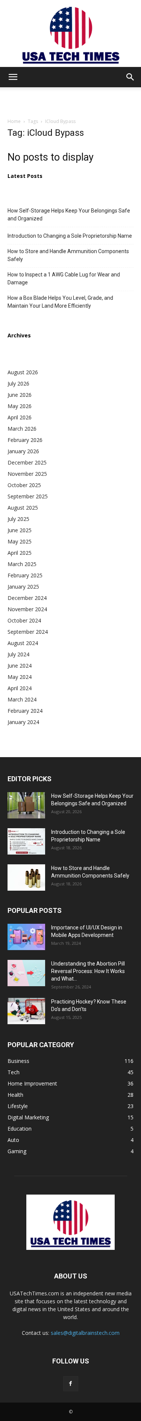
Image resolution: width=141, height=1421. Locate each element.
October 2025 (24, 485)
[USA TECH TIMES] (70, 33)
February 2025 (25, 575)
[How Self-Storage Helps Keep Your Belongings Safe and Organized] (26, 805)
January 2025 (23, 586)
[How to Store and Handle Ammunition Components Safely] (26, 877)
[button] (13, 77)
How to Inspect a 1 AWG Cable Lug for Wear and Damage (64, 278)
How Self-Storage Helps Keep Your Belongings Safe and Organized (69, 215)
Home (14, 121)
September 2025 (28, 496)
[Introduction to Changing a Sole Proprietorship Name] (26, 841)
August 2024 (23, 643)
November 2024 (27, 609)
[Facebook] (70, 1383)
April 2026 (20, 417)
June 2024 (20, 665)
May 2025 (20, 541)
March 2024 (22, 699)
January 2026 (23, 451)
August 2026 (23, 372)
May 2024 (20, 676)
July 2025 (18, 518)
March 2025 (22, 564)
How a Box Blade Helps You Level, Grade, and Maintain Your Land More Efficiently (60, 302)
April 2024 (20, 688)
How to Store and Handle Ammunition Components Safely (68, 255)
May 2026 (20, 406)
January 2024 (23, 722)
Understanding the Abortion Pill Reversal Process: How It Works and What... (88, 971)
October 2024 (24, 620)
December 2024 (27, 597)
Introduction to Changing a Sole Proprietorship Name (70, 236)
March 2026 (22, 428)
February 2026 (25, 439)
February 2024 (25, 710)
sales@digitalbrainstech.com (85, 1332)
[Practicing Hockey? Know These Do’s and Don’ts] (26, 1011)
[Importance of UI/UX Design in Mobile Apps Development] (26, 937)
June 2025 (20, 530)
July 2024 (18, 654)
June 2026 (20, 394)
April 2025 (20, 552)
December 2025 (27, 462)
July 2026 (18, 383)
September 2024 (28, 631)
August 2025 (23, 507)
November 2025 (27, 473)
